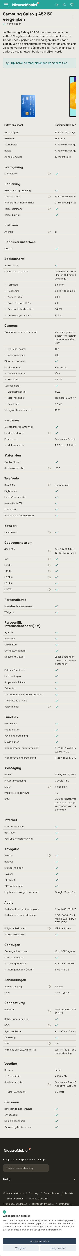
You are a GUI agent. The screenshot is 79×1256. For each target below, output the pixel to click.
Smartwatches (15, 1198)
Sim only (34, 1193)
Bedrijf (7, 1179)
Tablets (69, 1193)
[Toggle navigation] (5, 4)
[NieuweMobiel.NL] (25, 4)
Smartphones (51, 1193)
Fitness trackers (38, 1198)
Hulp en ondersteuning (20, 1168)
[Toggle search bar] (64, 4)
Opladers (64, 1203)
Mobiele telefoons (13, 1193)
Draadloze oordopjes (15, 1203)
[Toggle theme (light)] (57, 4)
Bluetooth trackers (43, 1203)
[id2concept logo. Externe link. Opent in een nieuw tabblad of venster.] (4, 1212)
